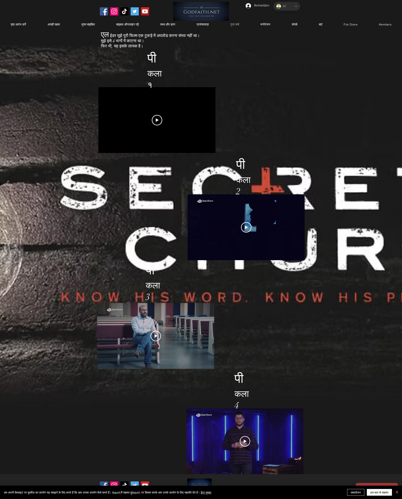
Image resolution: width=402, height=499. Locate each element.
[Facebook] (104, 11)
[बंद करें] (396, 492)
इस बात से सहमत (379, 492)
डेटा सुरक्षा (206, 492)
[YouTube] (145, 11)
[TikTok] (124, 11)
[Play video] (157, 120)
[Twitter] (135, 11)
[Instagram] (114, 11)
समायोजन (356, 492)
